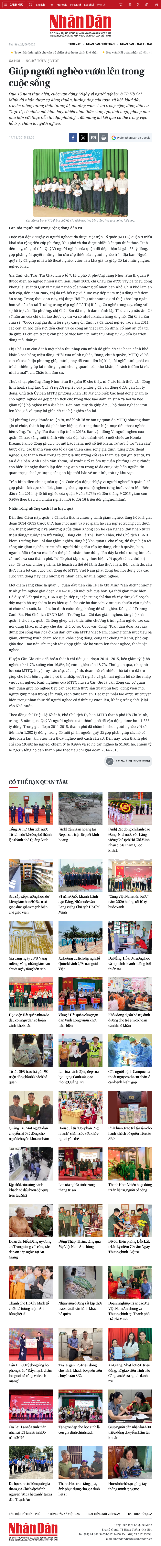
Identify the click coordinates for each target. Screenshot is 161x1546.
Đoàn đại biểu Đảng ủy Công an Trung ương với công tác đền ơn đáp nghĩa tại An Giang (30, 1249)
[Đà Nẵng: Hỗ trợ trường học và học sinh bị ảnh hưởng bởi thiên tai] (130, 937)
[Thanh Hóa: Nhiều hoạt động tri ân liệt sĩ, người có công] (130, 1164)
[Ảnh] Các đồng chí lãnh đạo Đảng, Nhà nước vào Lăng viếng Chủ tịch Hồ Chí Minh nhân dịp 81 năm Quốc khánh (129, 840)
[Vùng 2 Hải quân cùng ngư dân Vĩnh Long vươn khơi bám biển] (80, 994)
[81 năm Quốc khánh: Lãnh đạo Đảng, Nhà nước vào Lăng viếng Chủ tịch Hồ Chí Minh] (80, 875)
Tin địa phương (138, 4)
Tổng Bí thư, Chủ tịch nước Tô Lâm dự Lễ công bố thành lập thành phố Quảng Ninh (30, 834)
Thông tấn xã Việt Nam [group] (64, 1514)
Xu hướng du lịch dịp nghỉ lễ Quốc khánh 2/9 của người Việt (79, 963)
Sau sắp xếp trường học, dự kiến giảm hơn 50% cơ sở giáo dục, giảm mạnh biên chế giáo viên (29, 904)
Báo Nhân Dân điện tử (80, 25)
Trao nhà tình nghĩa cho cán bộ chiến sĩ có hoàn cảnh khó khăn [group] (55, 52)
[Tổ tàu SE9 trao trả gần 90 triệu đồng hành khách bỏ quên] (31, 1050)
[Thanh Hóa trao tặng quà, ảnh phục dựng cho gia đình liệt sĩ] (80, 1462)
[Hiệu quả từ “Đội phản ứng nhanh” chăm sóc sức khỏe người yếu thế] (80, 1107)
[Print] (103, 137)
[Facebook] (73, 137)
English (40, 4)
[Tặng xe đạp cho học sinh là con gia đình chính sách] (80, 1406)
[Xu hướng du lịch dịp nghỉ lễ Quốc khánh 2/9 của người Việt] (80, 937)
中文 (50, 4)
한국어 (101, 4)
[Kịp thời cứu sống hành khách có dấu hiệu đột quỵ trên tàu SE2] (31, 1164)
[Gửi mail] (93, 137)
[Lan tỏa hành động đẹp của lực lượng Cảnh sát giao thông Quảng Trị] (80, 1050)
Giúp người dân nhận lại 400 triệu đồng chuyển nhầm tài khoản (129, 1432)
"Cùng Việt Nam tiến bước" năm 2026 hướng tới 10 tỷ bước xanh (128, 901)
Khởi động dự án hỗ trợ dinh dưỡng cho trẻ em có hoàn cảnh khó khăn (129, 1020)
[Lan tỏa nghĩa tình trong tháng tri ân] (80, 1164)
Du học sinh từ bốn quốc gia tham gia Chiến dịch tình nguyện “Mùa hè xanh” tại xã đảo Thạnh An (30, 1491)
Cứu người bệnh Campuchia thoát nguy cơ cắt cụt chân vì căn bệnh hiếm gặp (129, 1076)
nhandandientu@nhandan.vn (132, 1539)
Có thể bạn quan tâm (38, 782)
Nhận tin (147, 4)
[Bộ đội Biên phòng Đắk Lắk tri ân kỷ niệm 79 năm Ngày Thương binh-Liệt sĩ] (130, 1220)
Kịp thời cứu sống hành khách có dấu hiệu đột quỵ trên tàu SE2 (28, 1190)
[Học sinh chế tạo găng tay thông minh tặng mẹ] (130, 1462)
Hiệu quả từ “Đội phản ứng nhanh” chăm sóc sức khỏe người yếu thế (79, 1133)
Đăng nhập (156, 5)
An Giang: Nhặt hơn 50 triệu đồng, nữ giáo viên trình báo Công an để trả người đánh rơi (129, 1373)
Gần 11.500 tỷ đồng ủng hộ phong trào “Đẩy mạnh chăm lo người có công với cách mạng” (30, 1373)
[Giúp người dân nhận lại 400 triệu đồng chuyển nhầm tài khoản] (130, 1406)
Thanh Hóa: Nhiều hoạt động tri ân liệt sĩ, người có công (130, 1187)
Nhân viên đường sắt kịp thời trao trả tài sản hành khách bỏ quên (80, 1308)
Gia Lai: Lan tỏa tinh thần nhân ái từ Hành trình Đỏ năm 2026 (27, 1432)
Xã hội (14, 61)
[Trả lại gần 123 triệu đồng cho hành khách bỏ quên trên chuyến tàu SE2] (80, 1344)
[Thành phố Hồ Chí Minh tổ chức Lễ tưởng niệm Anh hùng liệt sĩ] (31, 1282)
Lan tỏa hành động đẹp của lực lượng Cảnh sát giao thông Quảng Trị (79, 1076)
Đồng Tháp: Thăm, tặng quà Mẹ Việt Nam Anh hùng (80, 1244)
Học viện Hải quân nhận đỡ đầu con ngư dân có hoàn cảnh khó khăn (29, 1020)
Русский (75, 4)
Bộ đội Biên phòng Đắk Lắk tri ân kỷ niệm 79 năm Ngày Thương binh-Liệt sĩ (129, 1246)
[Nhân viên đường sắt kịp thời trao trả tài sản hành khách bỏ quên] (80, 1282)
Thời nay (74, 44)
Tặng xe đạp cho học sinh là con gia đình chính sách (79, 1430)
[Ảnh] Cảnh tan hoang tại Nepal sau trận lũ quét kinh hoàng (79, 834)
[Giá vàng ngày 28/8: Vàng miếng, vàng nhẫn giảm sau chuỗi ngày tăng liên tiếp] (31, 937)
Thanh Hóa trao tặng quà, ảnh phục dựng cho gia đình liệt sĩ (79, 1488)
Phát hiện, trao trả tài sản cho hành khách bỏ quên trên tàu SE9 (130, 1133)
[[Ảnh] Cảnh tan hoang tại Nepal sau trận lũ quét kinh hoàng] (80, 808)
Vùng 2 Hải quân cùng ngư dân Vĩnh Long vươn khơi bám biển (78, 1020)
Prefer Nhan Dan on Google (133, 137)
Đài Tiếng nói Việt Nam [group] (104, 1514)
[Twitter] (83, 137)
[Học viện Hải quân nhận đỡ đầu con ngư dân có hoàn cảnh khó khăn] (31, 994)
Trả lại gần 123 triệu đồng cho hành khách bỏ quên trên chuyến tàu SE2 (80, 1370)
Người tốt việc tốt (42, 61)
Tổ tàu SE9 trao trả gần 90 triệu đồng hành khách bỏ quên (28, 1076)
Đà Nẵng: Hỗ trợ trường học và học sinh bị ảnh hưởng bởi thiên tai (129, 963)
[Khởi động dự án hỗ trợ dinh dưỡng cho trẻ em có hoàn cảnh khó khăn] (130, 994)
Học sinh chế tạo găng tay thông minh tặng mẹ (127, 1486)
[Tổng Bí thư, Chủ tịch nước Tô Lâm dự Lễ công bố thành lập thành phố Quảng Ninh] (31, 808)
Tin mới (129, 4)
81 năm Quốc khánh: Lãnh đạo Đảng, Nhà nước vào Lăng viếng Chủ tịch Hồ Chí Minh (79, 904)
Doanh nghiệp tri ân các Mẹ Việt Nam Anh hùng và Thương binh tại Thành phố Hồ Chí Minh (129, 1311)
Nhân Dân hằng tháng (136, 44)
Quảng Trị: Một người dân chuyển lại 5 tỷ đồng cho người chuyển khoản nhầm (29, 1133)
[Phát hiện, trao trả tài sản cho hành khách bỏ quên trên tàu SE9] (130, 1107)
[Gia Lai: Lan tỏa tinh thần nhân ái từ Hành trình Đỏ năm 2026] (31, 1406)
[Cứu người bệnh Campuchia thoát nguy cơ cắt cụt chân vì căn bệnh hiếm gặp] (130, 1050)
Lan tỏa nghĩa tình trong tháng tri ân (77, 1187)
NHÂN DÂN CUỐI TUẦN (100, 44)
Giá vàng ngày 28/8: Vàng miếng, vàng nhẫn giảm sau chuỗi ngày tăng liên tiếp (29, 963)
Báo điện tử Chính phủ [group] (24, 1514)
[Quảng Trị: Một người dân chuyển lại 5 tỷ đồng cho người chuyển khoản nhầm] (31, 1107)
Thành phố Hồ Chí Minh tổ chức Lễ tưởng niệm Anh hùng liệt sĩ (29, 1308)
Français (62, 4)
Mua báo (121, 4)
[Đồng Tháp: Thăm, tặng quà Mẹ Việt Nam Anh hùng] (80, 1220)
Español (89, 4)
